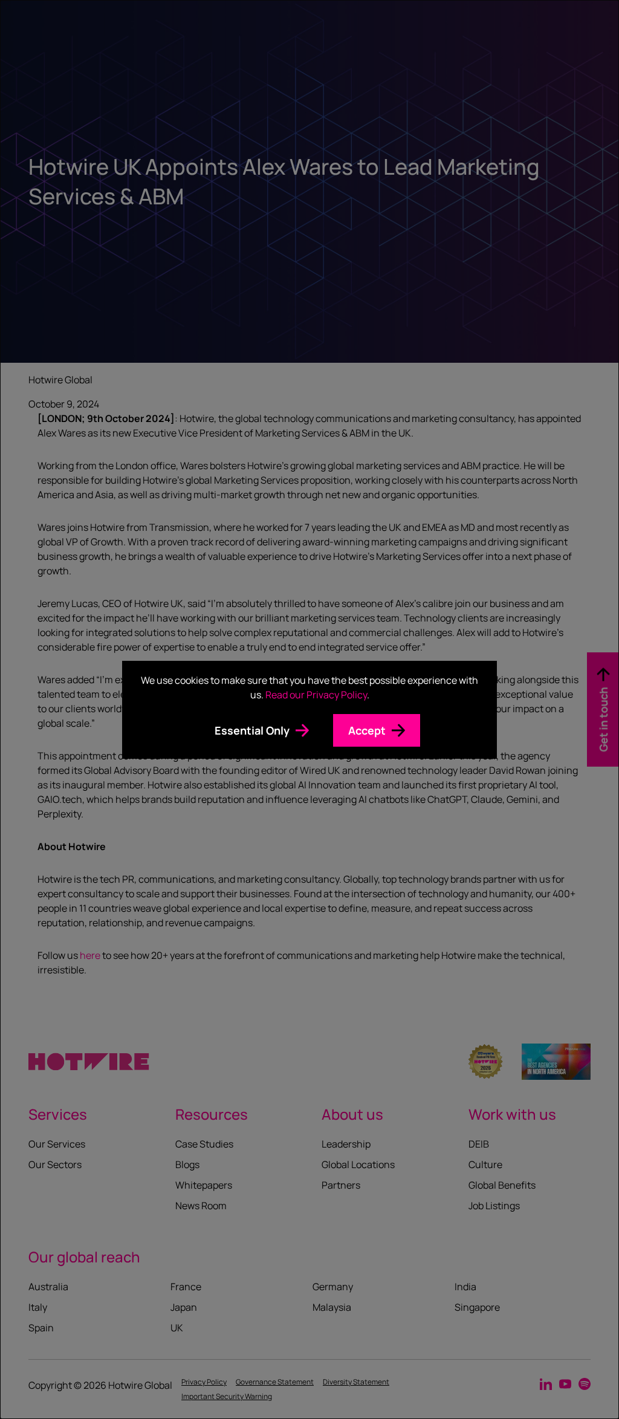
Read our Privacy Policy (316, 694)
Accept (367, 730)
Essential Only (252, 730)
